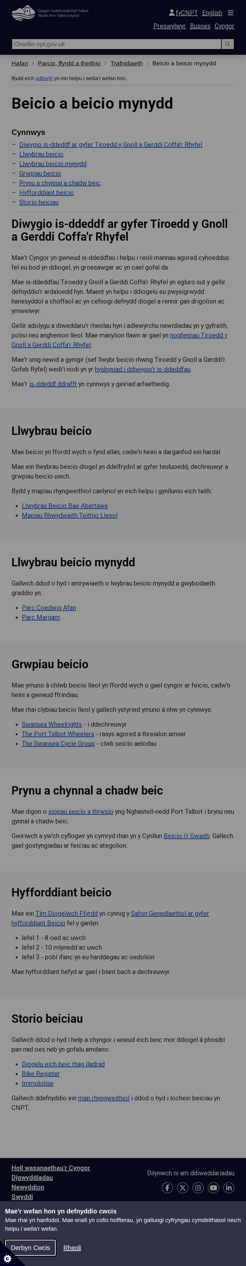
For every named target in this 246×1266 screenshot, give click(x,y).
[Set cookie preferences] (13, 1253)
